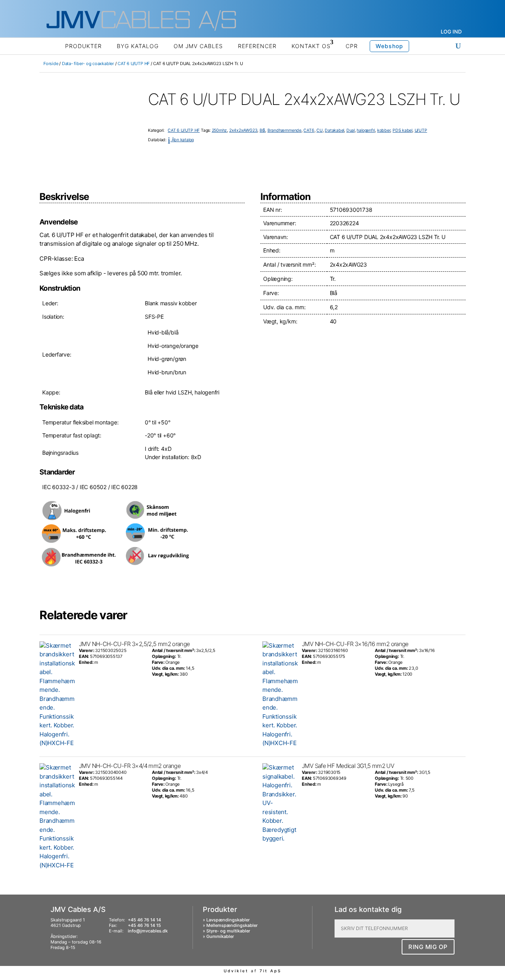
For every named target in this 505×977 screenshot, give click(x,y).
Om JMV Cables (198, 46)
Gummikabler (220, 936)
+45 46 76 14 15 (144, 925)
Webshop (389, 46)
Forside (50, 63)
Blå (262, 130)
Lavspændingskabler (228, 920)
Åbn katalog (181, 139)
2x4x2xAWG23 (243, 130)
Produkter (83, 46)
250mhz (219, 130)
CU (319, 130)
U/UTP (421, 130)
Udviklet (236, 970)
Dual (350, 130)
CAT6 (308, 130)
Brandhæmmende (284, 130)
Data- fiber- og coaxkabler (88, 63)
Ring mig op (428, 947)
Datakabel (334, 130)
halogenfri (366, 130)
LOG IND (451, 31)
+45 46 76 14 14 (144, 920)
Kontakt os (311, 46)
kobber (384, 130)
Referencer (257, 46)
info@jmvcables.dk (148, 931)
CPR (352, 46)
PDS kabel (402, 130)
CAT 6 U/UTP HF (134, 63)
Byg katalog (138, 46)
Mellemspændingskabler (232, 925)
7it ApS (270, 970)
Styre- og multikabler (228, 931)
